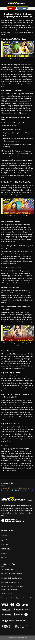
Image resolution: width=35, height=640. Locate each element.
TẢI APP (4, 536)
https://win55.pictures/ (15, 574)
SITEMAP (4, 558)
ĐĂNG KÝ (4, 553)
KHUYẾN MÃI (5, 549)
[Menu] (2, 3)
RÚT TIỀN (4, 540)
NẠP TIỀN (4, 545)
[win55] (17, 3)
